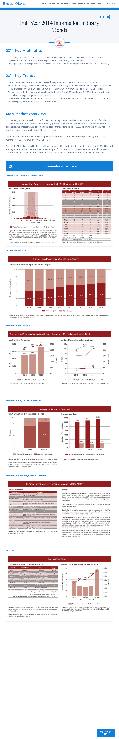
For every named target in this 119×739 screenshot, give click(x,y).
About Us (96, 3)
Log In (113, 4)
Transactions (55, 3)
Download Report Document (62, 166)
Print (102, 17)
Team (43, 3)
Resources (83, 3)
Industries (70, 3)
